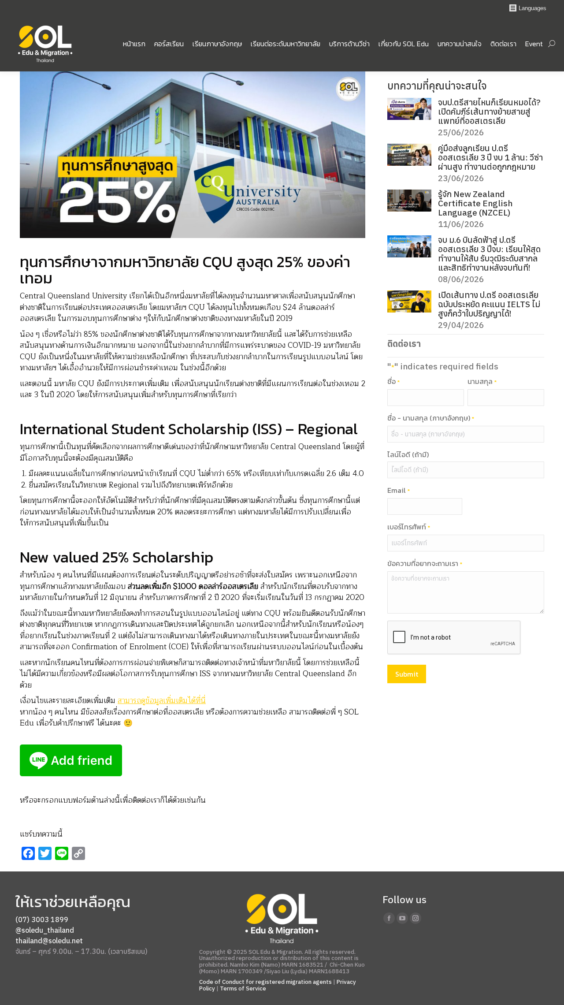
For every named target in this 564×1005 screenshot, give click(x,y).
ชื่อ (393, 382)
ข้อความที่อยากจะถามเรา (424, 564)
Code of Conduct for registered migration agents (266, 982)
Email (398, 491)
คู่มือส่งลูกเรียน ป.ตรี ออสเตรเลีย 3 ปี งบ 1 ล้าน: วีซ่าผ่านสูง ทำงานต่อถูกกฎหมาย (490, 157)
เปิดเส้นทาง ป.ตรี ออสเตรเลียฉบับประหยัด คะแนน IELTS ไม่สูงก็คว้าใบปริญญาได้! (489, 304)
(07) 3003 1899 (41, 919)
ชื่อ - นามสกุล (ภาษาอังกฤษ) (430, 418)
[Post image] (409, 109)
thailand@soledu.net (49, 940)
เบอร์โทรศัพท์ (408, 527)
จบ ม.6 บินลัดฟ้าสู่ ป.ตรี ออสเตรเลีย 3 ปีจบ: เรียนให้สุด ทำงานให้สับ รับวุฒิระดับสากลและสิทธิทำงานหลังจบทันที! (489, 253)
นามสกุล (482, 382)
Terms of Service (243, 988)
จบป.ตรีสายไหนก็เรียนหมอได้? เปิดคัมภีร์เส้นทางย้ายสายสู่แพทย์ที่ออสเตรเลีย (489, 112)
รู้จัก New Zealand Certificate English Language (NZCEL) (475, 203)
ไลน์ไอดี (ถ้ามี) (408, 454)
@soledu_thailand (44, 930)
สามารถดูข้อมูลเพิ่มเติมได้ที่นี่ (162, 700)
